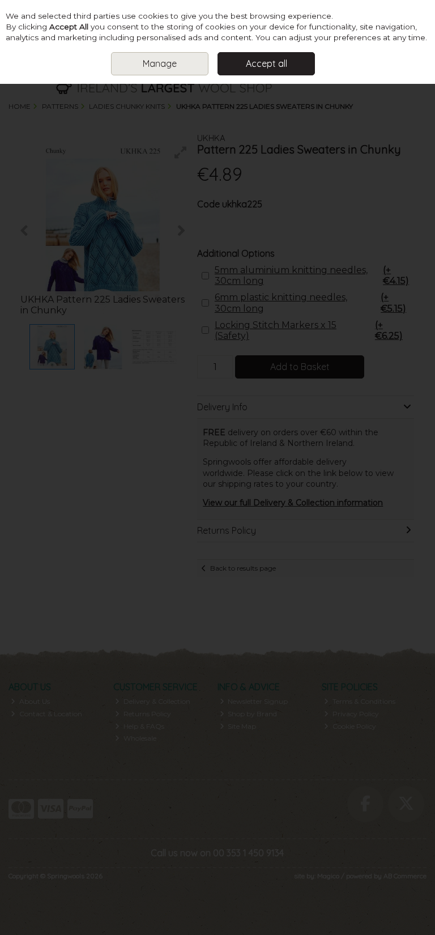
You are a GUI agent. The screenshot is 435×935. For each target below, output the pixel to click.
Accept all (266, 63)
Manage (160, 63)
